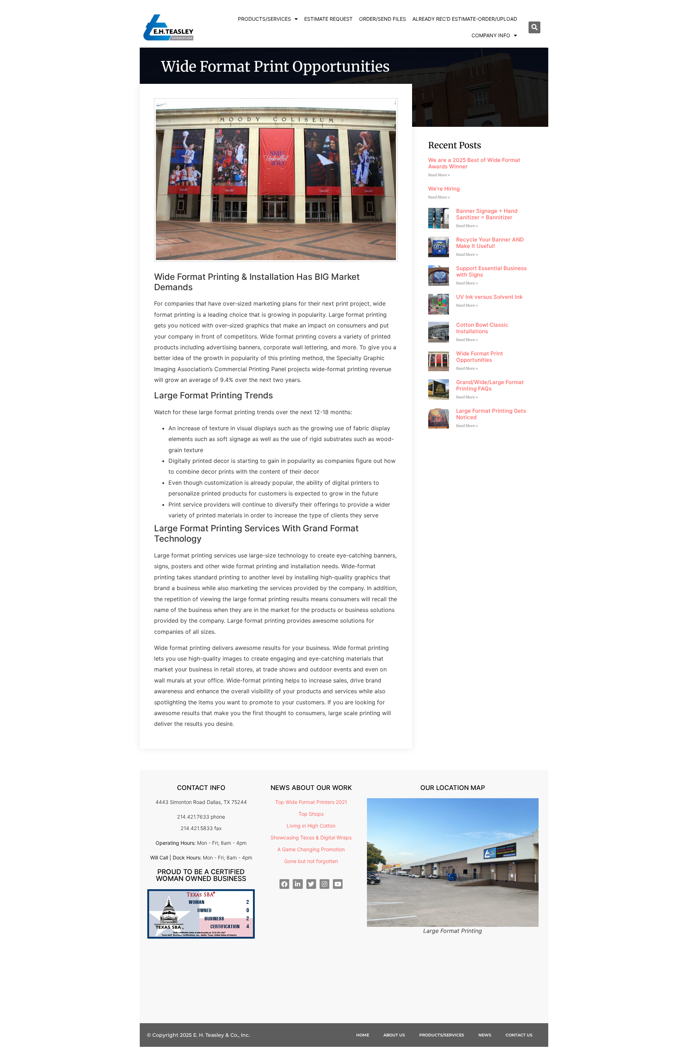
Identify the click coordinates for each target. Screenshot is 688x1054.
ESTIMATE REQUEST (328, 19)
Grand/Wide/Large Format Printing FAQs (490, 385)
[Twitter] (311, 884)
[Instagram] (324, 884)
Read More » (439, 175)
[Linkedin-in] (297, 884)
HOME (362, 1035)
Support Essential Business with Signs (491, 271)
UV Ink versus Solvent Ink (489, 296)
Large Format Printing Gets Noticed (491, 414)
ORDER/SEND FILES (382, 19)
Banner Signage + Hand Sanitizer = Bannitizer (486, 214)
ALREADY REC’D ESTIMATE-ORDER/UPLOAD (464, 19)
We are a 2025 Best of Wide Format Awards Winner (474, 163)
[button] (534, 27)
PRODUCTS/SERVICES (264, 19)
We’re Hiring (444, 188)
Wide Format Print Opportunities (479, 356)
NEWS (484, 1035)
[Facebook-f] (284, 884)
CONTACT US (519, 1035)
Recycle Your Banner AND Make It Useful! (490, 242)
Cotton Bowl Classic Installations (482, 328)
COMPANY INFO (491, 35)
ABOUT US (394, 1035)
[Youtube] (338, 884)
